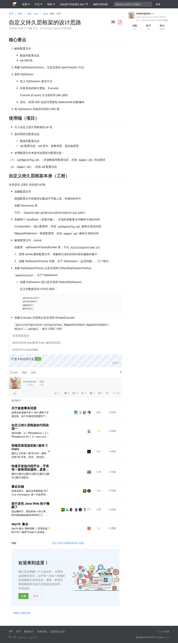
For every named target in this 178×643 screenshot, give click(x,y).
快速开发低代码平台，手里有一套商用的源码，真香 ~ (30, 468)
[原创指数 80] (49, 451)
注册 (23, 596)
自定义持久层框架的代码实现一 (30, 427)
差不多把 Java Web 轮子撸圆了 (30, 505)
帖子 (148, 27)
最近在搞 (17, 486)
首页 (11, 13)
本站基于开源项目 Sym (72, 4)
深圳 (166, 20)
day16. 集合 (19, 524)
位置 (41, 383)
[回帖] (113, 22)
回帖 (134, 27)
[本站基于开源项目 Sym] (10, 637)
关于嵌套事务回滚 (24, 408)
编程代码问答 (100, 4)
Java (36, 13)
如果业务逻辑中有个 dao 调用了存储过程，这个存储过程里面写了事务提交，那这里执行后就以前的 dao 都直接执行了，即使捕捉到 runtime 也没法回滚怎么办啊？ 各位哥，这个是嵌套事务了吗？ (30, 414)
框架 (52, 13)
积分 (162, 27)
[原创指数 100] (49, 528)
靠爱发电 (42, 631)
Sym (161, 637)
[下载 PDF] (120, 22)
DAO (58, 13)
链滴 (167, 631)
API (11, 631)
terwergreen (143, 13)
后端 (29, 13)
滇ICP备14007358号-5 (146, 637)
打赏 (38, 359)
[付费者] (14, 393)
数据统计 (29, 631)
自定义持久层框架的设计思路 (68, 543)
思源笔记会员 (57, 631)
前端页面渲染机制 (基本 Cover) (29, 447)
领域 (20, 13)
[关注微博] (14, 637)
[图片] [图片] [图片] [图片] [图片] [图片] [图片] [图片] (30, 475)
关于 (36, 596)
